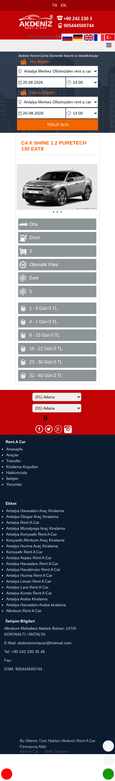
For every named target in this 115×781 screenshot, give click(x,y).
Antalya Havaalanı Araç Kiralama (35, 510)
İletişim (12, 478)
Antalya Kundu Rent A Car (29, 593)
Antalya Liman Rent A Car (28, 581)
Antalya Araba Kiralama (26, 599)
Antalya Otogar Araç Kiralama (32, 516)
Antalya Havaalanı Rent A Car (32, 563)
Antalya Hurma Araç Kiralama (32, 546)
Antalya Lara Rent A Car (27, 587)
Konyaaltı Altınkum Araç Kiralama (35, 540)
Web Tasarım (56, 751)
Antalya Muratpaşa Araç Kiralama (35, 528)
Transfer (13, 461)
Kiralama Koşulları (22, 466)
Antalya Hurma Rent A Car (29, 575)
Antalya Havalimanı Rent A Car (33, 569)
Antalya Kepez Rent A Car (29, 557)
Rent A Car (29, 751)
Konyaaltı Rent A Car (24, 552)
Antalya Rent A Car (22, 522)
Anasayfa (14, 449)
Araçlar (12, 455)
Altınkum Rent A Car (24, 610)
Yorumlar (14, 484)
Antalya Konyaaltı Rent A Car (31, 534)
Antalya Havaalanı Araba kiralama (36, 605)
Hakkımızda (16, 472)
